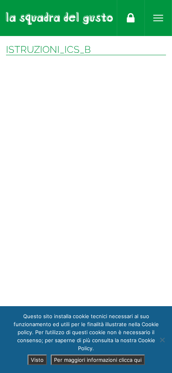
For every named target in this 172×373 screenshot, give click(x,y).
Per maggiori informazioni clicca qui (98, 360)
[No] (162, 340)
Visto (37, 360)
